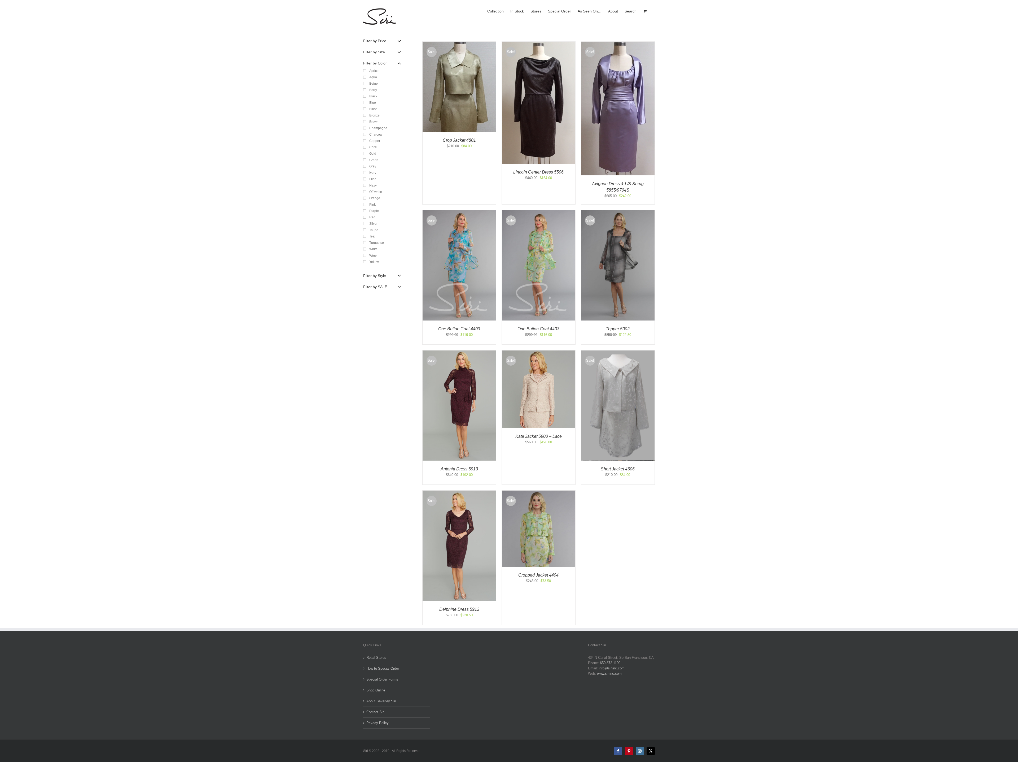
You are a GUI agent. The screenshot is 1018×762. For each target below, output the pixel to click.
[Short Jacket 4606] (618, 353)
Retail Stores (376, 658)
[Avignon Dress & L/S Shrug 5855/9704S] (618, 44)
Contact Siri (375, 712)
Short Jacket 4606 (618, 469)
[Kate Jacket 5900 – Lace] (538, 353)
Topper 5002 (618, 329)
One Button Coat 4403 (459, 329)
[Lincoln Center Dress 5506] (538, 44)
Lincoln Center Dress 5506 (538, 172)
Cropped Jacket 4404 (538, 575)
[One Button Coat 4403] (459, 213)
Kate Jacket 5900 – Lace (538, 436)
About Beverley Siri (381, 701)
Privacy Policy (377, 723)
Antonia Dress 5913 (459, 469)
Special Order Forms (382, 679)
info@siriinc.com (612, 668)
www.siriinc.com (609, 674)
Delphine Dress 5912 (459, 609)
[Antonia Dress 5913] (459, 353)
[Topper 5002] (618, 213)
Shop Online (375, 690)
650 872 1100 (610, 663)
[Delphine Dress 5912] (459, 493)
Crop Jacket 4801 (459, 140)
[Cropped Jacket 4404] (538, 493)
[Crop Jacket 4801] (459, 44)
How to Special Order (382, 668)
